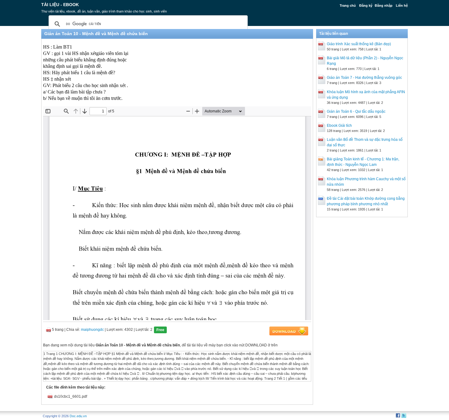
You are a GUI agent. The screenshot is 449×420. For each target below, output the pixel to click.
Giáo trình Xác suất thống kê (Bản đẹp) (359, 44)
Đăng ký (365, 5)
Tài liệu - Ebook (60, 4)
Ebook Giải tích (339, 125)
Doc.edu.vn (78, 416)
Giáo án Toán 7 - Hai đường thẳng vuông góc (364, 77)
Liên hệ (402, 5)
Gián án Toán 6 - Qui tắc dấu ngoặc (356, 111)
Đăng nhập (383, 5)
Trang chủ (348, 5)
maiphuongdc (92, 329)
